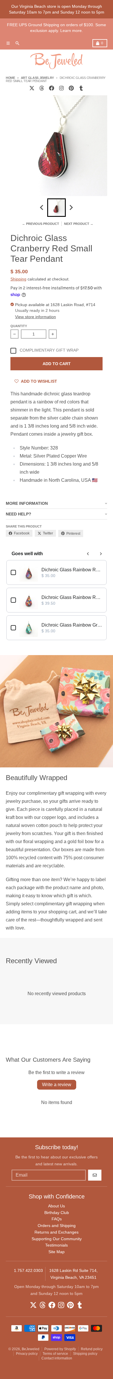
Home (10, 77)
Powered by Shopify (60, 1349)
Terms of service (55, 1354)
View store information (35, 316)
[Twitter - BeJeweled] (32, 88)
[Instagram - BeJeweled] (61, 88)
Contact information (56, 1358)
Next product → (78, 223)
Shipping (18, 279)
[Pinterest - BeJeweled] (71, 88)
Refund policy (92, 1349)
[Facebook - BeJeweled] (51, 88)
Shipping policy (85, 1354)
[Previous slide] (42, 207)
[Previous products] (88, 554)
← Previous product (40, 223)
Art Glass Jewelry (37, 77)
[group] (56, 207)
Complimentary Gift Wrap (49, 350)
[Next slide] (71, 207)
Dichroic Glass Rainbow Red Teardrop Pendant (71, 597)
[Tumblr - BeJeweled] (81, 88)
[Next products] (100, 554)
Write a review (56, 1084)
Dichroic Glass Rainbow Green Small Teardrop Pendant (71, 625)
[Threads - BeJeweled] (41, 88)
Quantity (18, 326)
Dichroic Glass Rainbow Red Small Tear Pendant (71, 569)
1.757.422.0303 (28, 1270)
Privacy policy (27, 1354)
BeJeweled (30, 1349)
